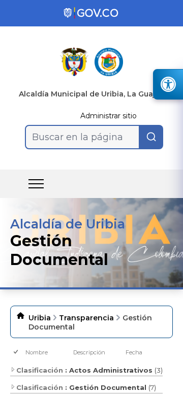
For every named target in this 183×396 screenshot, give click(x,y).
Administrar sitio (108, 115)
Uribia (39, 317)
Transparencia (86, 317)
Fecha (134, 352)
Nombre (36, 352)
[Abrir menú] (36, 184)
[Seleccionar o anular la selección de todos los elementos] (16, 352)
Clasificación (39, 370)
